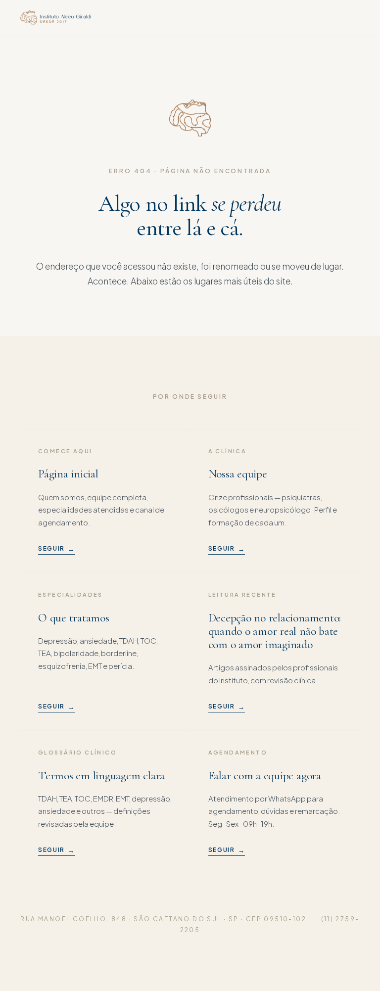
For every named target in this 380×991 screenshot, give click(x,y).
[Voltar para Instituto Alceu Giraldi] (56, 18)
